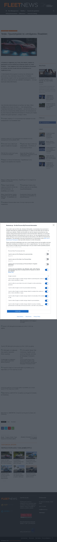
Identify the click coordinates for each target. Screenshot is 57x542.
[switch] (47, 254)
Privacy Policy (37, 316)
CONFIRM (18, 311)
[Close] (54, 225)
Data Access (28, 316)
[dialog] (28, 271)
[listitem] (28, 251)
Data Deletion (20, 316)
